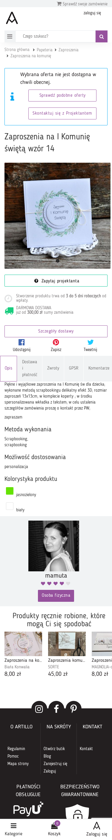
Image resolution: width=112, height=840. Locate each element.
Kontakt (86, 749)
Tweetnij (90, 350)
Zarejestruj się (55, 764)
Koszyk (54, 834)
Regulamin (16, 749)
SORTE (53, 667)
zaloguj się (92, 13)
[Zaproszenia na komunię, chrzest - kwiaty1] (23, 644)
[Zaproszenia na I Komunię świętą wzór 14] (57, 216)
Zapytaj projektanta (59, 281)
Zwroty (53, 368)
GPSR (74, 368)
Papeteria (45, 50)
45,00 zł (58, 674)
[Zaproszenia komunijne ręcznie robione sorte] (67, 644)
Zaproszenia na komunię (30, 56)
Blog (47, 756)
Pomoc (13, 756)
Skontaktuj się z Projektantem (62, 113)
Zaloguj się (96, 834)
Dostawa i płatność (29, 368)
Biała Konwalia (17, 667)
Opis (8, 368)
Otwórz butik (54, 749)
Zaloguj (50, 771)
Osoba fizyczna (56, 595)
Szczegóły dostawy (56, 331)
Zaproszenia (69, 50)
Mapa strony (18, 764)
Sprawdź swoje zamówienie (85, 4)
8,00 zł (12, 674)
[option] (23, 655)
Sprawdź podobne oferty (62, 95)
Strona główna (17, 50)
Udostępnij (21, 350)
